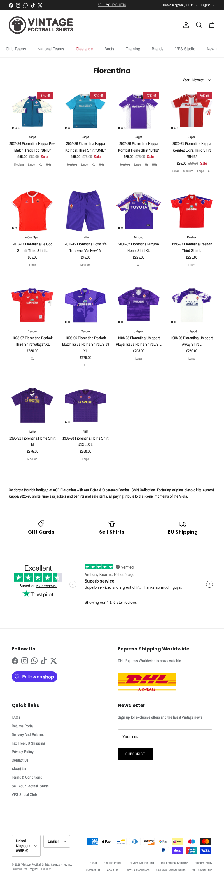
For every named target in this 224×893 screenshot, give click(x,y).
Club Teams (16, 48)
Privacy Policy (23, 751)
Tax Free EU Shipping (28, 743)
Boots (109, 48)
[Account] (185, 25)
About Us (19, 768)
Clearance (84, 48)
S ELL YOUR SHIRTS (112, 5)
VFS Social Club (24, 794)
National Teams (51, 48)
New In (212, 48)
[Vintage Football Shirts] (41, 25)
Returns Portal (23, 726)
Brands (158, 48)
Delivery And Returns (28, 734)
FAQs (16, 717)
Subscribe (135, 754)
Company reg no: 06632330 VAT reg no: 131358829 (42, 866)
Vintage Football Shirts (35, 864)
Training (133, 48)
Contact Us (20, 760)
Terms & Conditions (27, 777)
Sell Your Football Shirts (30, 786)
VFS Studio (185, 48)
